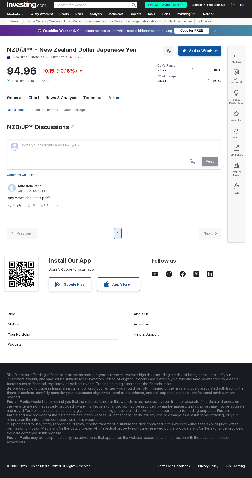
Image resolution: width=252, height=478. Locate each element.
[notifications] (233, 4)
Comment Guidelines (22, 175)
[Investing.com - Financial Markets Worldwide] (26, 4)
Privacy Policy (208, 466)
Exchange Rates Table (141, 21)
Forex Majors (73, 21)
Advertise (141, 324)
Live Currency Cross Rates (104, 21)
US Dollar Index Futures (176, 21)
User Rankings (74, 110)
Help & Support (146, 334)
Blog (11, 314)
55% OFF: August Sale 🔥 (166, 5)
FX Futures (204, 21)
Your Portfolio (19, 334)
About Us (141, 314)
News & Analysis (61, 97)
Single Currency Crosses (43, 21)
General (14, 97)
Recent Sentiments (44, 110)
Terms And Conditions (174, 466)
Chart (33, 97)
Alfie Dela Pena (30, 186)
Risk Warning (235, 466)
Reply (17, 205)
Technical (92, 97)
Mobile (13, 324)
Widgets (14, 344)
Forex (14, 21)
